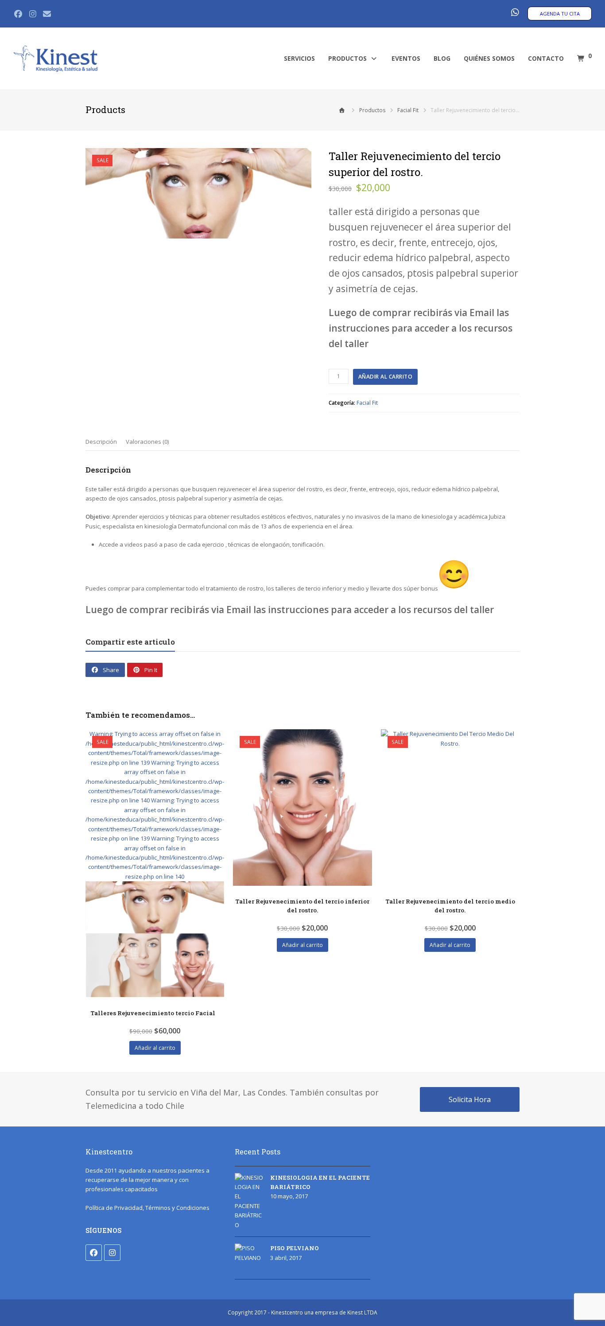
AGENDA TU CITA (560, 13)
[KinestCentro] (55, 58)
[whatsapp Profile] (515, 13)
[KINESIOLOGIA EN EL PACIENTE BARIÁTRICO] (249, 1201)
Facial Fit (367, 403)
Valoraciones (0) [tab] (147, 442)
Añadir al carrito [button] (155, 1048)
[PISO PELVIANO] (249, 1258)
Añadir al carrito (385, 376)
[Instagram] (112, 1252)
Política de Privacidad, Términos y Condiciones (147, 1208)
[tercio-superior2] (198, 193)
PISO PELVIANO (294, 1248)
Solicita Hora (470, 1099)
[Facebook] (93, 1252)
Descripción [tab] (101, 442)
